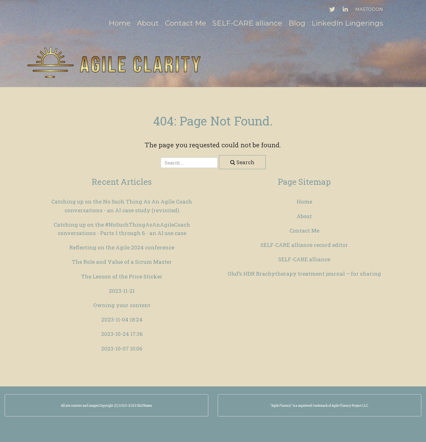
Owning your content (121, 305)
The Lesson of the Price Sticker (121, 276)
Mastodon (369, 9)
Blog (296, 23)
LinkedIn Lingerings (347, 23)
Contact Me (185, 23)
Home (120, 23)
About (148, 23)
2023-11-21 (122, 290)
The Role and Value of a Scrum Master (122, 261)
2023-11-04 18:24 (122, 319)
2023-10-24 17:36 (122, 333)
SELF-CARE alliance (247, 23)
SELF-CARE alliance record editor (304, 244)
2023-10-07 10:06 (122, 348)
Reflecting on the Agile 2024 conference (121, 247)
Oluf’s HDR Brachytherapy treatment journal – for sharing (304, 273)
